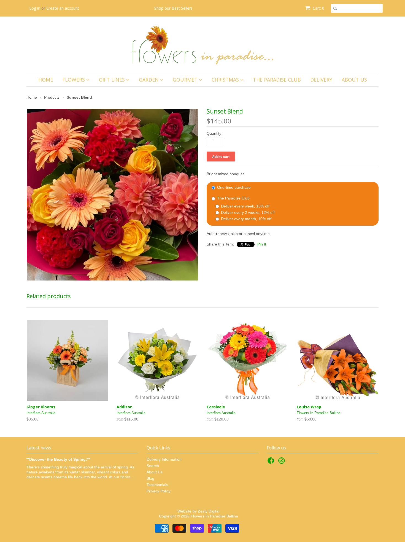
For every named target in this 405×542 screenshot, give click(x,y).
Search (153, 465)
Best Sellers (182, 8)
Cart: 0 (318, 8)
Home (45, 79)
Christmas (226, 79)
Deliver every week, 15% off (244, 206)
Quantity (214, 133)
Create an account (62, 8)
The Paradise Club (277, 79)
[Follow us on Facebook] (272, 462)
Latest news (38, 448)
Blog (150, 478)
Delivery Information (164, 459)
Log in (34, 8)
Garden (149, 79)
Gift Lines (112, 79)
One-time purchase (233, 187)
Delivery (321, 79)
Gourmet (186, 79)
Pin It (261, 244)
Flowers (74, 79)
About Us (354, 79)
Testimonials (157, 484)
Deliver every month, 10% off (245, 219)
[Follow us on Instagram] (282, 462)
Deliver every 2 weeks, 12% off (247, 212)
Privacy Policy (159, 491)
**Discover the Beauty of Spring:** (58, 459)
